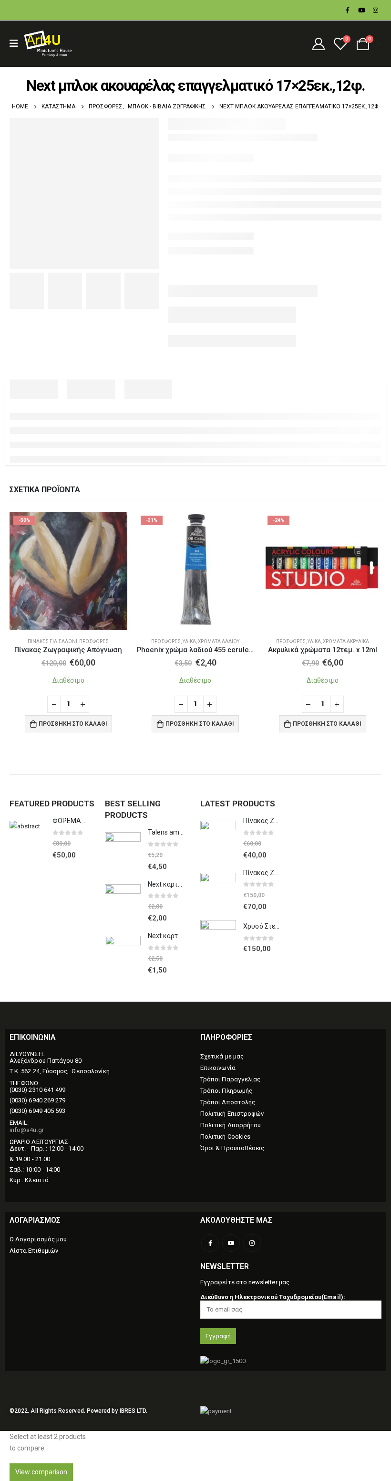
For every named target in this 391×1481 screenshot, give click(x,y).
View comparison (41, 1472)
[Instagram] (375, 10)
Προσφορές (94, 641)
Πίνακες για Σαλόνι (52, 641)
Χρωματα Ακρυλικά (346, 641)
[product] (27, 839)
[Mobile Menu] (17, 43)
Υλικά (189, 641)
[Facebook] (347, 10)
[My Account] (318, 44)
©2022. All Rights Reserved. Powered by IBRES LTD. (78, 1410)
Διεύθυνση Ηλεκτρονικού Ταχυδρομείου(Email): (272, 1297)
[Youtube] (361, 10)
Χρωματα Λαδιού (218, 641)
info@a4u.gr (27, 1129)
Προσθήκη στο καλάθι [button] (73, 723)
